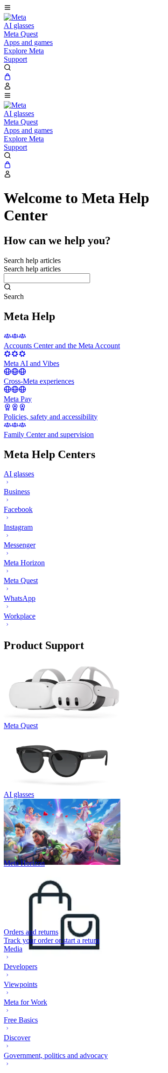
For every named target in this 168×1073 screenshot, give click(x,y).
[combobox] (47, 278)
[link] (15, 17)
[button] (84, 8)
